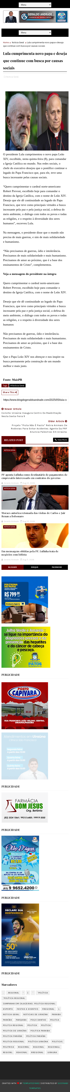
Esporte (8, 1009)
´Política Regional (14, 998)
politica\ (57, 1041)
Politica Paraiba (40, 1031)
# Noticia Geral (17, 385)
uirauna (52, 1052)
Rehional (21, 1052)
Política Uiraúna (38, 1041)
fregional (48, 1009)
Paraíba (7, 1020)
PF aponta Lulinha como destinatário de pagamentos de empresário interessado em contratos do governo (34, 476)
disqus (34, 567)
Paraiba (56, 1014)
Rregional (37, 1052)
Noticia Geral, (12, 77)
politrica (8, 1047)
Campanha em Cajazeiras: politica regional (29, 1003)
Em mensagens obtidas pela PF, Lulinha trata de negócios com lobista (29, 553)
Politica (32, 1025)
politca (54, 1020)
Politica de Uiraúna (15, 1031)
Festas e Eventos (27, 1009)
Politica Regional (13, 1041)
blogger (12, 567)
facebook (57, 567)
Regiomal (23, 1047)
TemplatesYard (31, 1083)
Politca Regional (13, 1025)
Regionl (8, 1052)
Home (6, 42)
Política (46, 1025)
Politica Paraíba (12, 1036)
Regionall (54, 1047)
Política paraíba (36, 1036)
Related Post (13, 440)
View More (62, 440)
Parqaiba (21, 1020)
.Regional (13, 993)
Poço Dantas (38, 1020)
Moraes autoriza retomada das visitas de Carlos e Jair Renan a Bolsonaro (33, 514)
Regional (38, 1047)
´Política (42, 993)
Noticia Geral (18, 42)
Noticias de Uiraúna (35, 1014)
